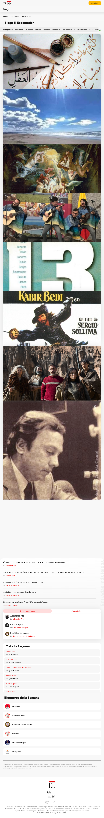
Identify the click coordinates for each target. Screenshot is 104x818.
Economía (56, 30)
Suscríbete (95, 3)
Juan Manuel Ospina (19, 743)
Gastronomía (67, 30)
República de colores (19, 633)
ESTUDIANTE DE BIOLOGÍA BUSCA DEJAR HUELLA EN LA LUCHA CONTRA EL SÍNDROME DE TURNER (43, 572)
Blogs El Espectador (19, 23)
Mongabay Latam (18, 715)
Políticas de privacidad (64, 807)
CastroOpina (10, 651)
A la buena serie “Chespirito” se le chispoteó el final (23, 582)
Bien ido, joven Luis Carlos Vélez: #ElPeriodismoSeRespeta (25, 602)
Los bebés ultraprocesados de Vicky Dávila (20, 592)
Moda (91, 30)
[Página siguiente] (63, 451)
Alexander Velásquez (12, 585)
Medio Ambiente (80, 30)
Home (5, 16)
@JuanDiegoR (13, 679)
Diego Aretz (16, 706)
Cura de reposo (17, 624)
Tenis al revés (11, 676)
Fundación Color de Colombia (24, 636)
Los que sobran (11, 659)
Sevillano (15, 734)
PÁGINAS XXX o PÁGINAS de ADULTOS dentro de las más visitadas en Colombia (34, 562)
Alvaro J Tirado (10, 576)
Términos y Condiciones (47, 807)
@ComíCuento (14, 671)
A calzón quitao (11, 684)
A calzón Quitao (14, 687)
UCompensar (16, 752)
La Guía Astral (11, 692)
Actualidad (14, 16)
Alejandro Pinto (10, 566)
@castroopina (13, 654)
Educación (29, 30)
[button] (100, 30)
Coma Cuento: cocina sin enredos (18, 667)
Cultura (38, 30)
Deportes (46, 30)
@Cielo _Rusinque (15, 662)
